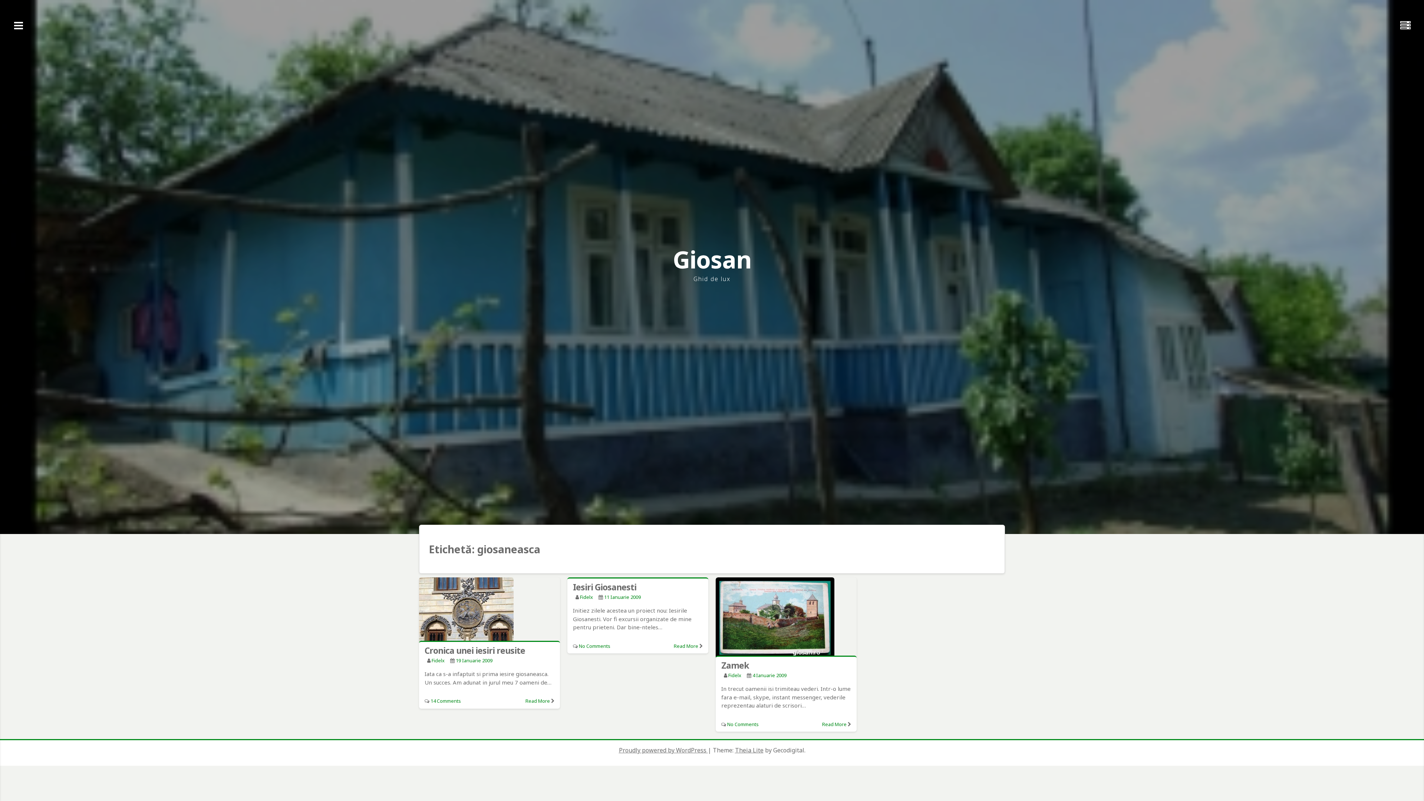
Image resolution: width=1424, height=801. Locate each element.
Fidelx (438, 660)
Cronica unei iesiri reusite (475, 650)
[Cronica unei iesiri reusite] (489, 610)
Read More (537, 701)
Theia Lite (749, 750)
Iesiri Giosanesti (604, 587)
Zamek (735, 665)
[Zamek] (786, 618)
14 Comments (446, 701)
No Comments (594, 646)
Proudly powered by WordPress (663, 750)
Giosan (712, 259)
